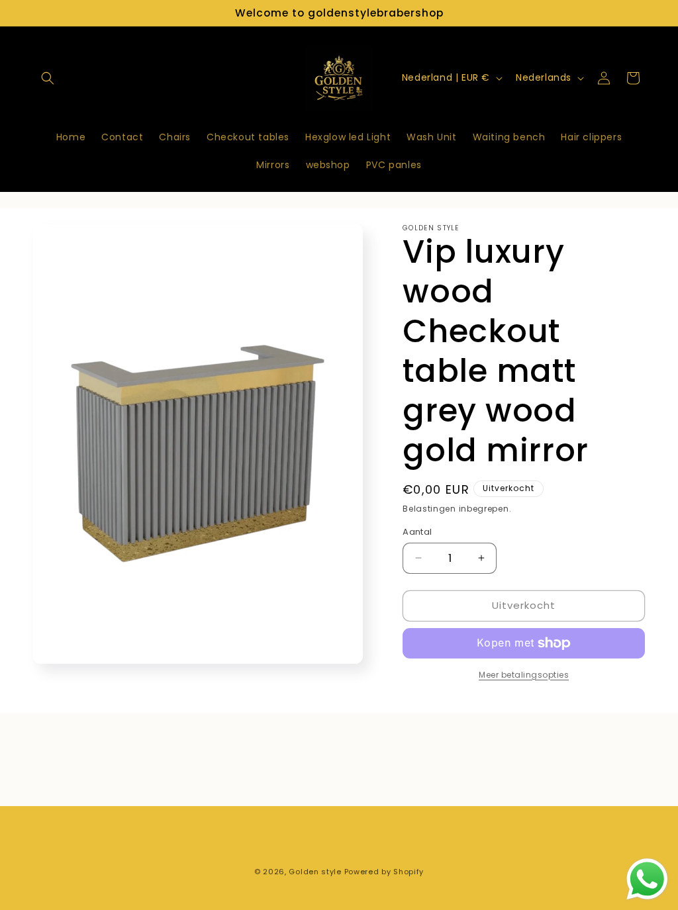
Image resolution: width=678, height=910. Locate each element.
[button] (47, 78)
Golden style (315, 871)
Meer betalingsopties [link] (524, 674)
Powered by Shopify (384, 871)
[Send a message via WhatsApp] (647, 879)
